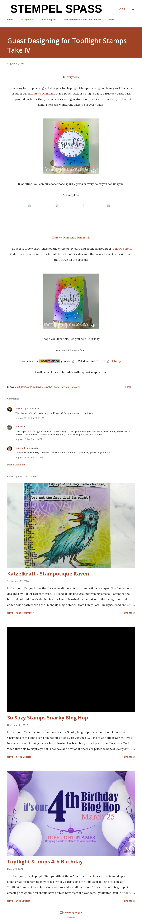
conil (18, 426)
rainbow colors (121, 248)
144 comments (23, 757)
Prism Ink (83, 237)
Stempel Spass (54, 9)
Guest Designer (48, 19)
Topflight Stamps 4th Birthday (45, 861)
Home (10, 19)
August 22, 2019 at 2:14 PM (29, 439)
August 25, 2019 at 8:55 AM (29, 457)
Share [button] (128, 387)
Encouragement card (47, 387)
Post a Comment (16, 464)
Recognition (27, 19)
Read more (129, 613)
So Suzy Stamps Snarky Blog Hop (47, 717)
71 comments (23, 901)
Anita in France (24, 447)
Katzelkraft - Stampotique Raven (48, 573)
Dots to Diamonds (43, 93)
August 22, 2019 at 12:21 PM (30, 418)
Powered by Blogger (73, 912)
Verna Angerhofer (25, 408)
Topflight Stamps (110, 361)
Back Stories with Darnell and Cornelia (82, 19)
